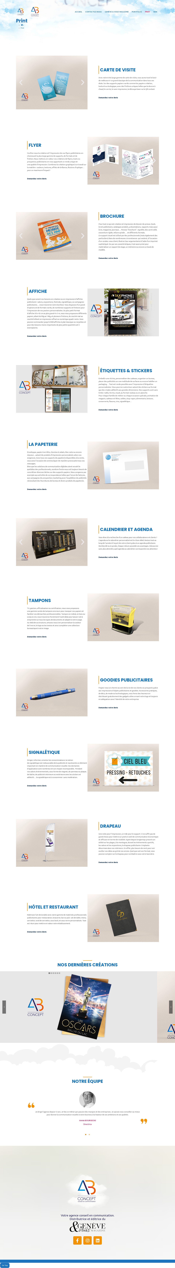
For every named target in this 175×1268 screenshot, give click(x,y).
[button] (20, 82)
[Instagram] (87, 1240)
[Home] (22, 25)
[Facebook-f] (77, 1240)
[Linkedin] (97, 1240)
